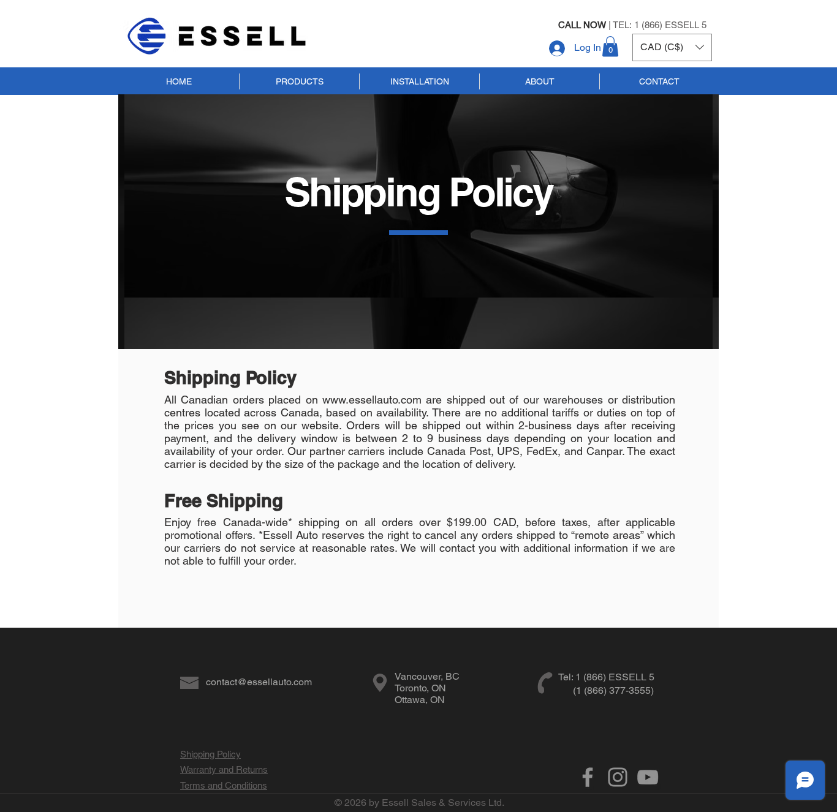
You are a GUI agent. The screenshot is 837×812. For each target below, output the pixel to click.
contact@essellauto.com (259, 682)
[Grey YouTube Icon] (648, 777)
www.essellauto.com (372, 399)
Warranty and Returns (224, 769)
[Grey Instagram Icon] (618, 777)
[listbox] (672, 47)
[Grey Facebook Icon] (587, 777)
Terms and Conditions (223, 785)
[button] (610, 46)
